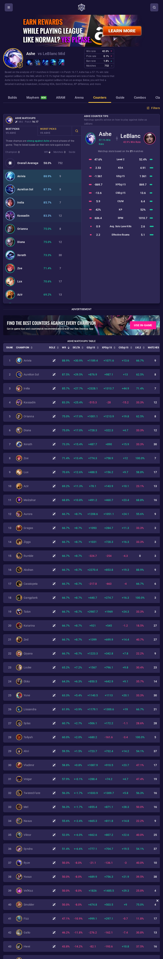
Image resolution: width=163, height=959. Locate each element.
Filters (155, 108)
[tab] (12, 98)
